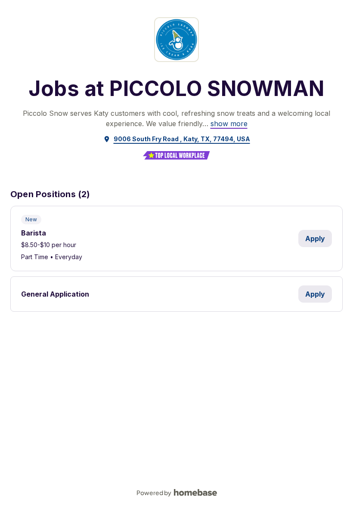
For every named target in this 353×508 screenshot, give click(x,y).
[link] (229, 123)
